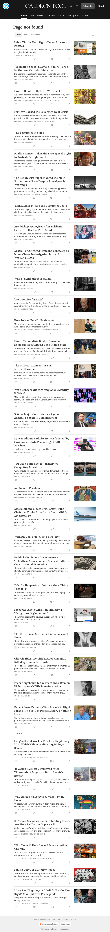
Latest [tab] (18, 34)
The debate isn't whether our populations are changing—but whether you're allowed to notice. (42, 593)
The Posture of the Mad (29, 132)
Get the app (65, 924)
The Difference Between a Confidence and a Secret (42, 635)
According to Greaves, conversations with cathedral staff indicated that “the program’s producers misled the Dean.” (41, 235)
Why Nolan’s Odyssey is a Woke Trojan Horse (39, 798)
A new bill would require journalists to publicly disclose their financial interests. (42, 283)
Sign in (101, 6)
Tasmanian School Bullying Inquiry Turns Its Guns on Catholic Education (41, 68)
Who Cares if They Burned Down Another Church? (40, 847)
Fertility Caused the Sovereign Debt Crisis (41, 111)
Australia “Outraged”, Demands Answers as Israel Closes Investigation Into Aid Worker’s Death (41, 254)
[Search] (71, 6)
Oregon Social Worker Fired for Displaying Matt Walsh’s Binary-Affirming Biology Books (41, 744)
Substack (44, 929)
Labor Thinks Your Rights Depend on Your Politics (41, 44)
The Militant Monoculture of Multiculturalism (32, 367)
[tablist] (27, 34)
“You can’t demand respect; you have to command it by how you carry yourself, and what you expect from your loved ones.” (41, 96)
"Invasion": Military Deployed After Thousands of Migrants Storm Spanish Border (38, 772)
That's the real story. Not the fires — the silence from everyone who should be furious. (38, 853)
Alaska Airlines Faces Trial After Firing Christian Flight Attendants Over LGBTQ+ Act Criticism (41, 512)
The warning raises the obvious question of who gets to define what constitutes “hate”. (39, 618)
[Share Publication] (77, 6)
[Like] (16, 83)
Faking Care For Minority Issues (34, 869)
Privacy (53, 919)
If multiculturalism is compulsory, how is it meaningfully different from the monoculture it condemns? (40, 374)
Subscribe (88, 6)
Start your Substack (50, 924)
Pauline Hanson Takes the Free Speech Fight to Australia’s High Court (42, 155)
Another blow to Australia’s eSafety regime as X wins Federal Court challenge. (42, 422)
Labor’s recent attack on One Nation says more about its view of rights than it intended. (42, 51)
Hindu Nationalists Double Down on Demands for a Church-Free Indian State (40, 343)
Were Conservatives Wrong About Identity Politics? (41, 391)
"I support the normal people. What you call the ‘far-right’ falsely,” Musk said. (40, 899)
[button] (23, 15)
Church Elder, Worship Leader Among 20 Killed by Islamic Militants (40, 660)
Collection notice (69, 919)
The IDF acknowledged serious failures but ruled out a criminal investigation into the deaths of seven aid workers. (41, 262)
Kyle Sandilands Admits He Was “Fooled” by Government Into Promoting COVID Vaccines (41, 442)
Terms (60, 919)
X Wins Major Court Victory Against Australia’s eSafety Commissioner (37, 416)
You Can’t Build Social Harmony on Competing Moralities (36, 465)
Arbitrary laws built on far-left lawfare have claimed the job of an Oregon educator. (42, 753)
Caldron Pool (30, 55)
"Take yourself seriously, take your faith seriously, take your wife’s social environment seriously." (41, 325)
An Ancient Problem (27, 488)
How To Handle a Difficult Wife (34, 320)
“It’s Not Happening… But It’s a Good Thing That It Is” (41, 587)
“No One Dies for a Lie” (28, 299)
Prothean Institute (45, 121)
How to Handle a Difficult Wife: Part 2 (38, 91)
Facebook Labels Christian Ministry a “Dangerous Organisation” (38, 611)
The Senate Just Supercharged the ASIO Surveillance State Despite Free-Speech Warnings (39, 181)
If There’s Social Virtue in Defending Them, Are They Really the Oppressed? (42, 822)
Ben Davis (25, 623)
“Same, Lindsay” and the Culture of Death (40, 205)
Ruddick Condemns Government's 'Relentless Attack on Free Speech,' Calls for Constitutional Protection (42, 561)
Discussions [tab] (35, 34)
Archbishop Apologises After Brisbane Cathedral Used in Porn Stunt (38, 228)
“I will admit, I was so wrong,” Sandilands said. (35, 449)
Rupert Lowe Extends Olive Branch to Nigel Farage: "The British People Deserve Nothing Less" (42, 711)
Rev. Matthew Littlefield (48, 100)
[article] (55, 51)
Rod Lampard (42, 194)
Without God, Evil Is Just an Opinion (37, 536)
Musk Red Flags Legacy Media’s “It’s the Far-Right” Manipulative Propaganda (42, 892)
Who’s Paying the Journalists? (33, 278)
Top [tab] (25, 34)
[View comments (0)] (34, 58)
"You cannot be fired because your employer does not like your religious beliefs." (40, 520)
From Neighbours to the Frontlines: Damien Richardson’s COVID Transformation (42, 684)
